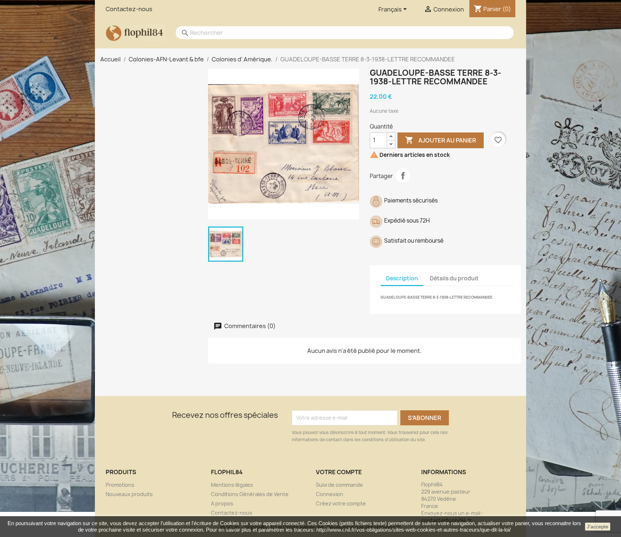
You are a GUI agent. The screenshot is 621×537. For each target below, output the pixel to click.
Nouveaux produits (129, 494)
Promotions (120, 484)
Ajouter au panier (440, 140)
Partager (403, 175)
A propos (222, 503)
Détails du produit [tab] (454, 278)
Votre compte (339, 472)
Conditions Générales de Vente (250, 494)
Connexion (329, 494)
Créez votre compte (341, 503)
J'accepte (597, 526)
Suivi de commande (339, 484)
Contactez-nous (129, 9)
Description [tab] (402, 278)
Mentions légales (232, 484)
